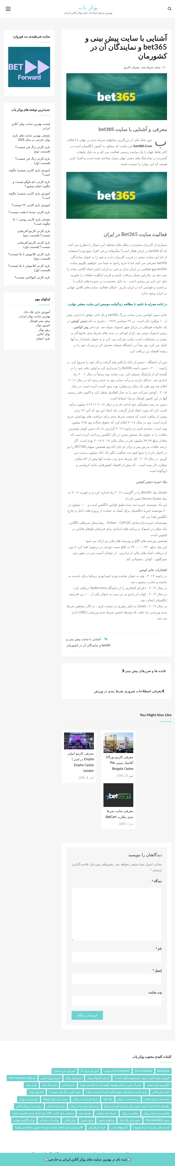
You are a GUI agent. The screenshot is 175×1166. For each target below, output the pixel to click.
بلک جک (107, 1099)
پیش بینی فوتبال (40, 320)
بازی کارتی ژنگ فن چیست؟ (64, 1092)
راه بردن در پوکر (28, 1099)
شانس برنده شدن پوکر (156, 1113)
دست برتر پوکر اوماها (55, 1099)
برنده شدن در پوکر (128, 1099)
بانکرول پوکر (36, 1092)
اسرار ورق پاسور (50, 1078)
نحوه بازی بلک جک (130, 1120)
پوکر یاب (88, 7)
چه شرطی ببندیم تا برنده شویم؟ (151, 1127)
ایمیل (157, 970)
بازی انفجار (43, 338)
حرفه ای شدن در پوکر (85, 1099)
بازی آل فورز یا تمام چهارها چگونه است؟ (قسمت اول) (110, 1085)
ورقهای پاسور (106, 1120)
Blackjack (163, 1071)
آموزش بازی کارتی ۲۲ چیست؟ (31, 205)
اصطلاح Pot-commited (22, 1078)
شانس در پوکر (130, 1113)
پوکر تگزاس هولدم (23, 1120)
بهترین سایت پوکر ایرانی (34, 316)
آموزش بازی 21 (89, 1071)
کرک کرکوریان (97, 1127)
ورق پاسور (87, 1120)
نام (159, 948)
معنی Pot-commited (157, 1120)
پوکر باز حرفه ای (49, 1120)
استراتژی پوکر (74, 1078)
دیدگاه (157, 881)
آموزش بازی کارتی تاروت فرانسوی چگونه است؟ (142, 1078)
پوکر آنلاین (43, 334)
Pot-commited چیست (116, 1071)
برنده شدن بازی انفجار (156, 1099)
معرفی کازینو (131, 67)
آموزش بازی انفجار (64, 1071)
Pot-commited (143, 1071)
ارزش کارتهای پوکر (98, 1078)
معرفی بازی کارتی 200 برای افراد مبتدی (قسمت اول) (42, 1113)
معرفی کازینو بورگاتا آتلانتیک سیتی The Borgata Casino (119, 763)
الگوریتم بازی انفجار (158, 1085)
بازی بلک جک (49, 1085)
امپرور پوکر (43, 325)
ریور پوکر (44, 329)
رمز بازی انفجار (56, 1106)
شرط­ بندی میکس (106, 1113)
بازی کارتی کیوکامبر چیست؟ (32, 277)
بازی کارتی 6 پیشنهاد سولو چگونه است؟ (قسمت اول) (116, 1092)
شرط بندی (85, 1113)
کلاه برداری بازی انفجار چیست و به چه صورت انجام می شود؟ (49, 1127)
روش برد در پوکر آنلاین (29, 1106)
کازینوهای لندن (119, 1127)
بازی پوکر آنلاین (160, 1092)
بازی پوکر (31, 1085)
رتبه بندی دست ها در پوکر (84, 1106)
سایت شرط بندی (150, 67)
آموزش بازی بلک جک (37, 312)
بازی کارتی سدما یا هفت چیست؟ (29, 212)
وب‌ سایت (155, 992)
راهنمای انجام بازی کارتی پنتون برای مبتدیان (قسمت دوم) (136, 1106)
